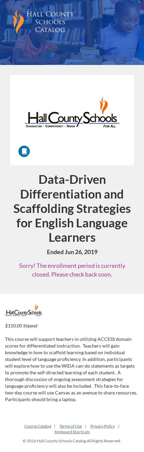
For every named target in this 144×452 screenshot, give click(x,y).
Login (116, 55)
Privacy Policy (102, 426)
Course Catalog (37, 426)
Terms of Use (70, 426)
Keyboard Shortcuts (72, 431)
